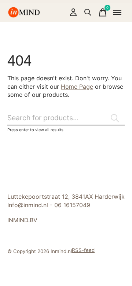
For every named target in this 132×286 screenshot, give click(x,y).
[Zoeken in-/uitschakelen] (88, 12)
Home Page (77, 86)
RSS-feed (83, 250)
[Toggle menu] (117, 12)
